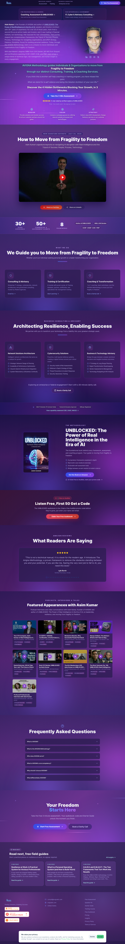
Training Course (90, 906)
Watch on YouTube (52, 207)
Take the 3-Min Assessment (62, 96)
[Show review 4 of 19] (51, 574)
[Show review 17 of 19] (74, 574)
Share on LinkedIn (76, 207)
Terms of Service (90, 922)
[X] (98, 57)
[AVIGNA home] (8, 3)
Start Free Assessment (50, 824)
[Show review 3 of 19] (50, 574)
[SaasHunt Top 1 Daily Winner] (22, 906)
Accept (100, 936)
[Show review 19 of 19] (78, 574)
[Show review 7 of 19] (57, 574)
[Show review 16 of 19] (73, 574)
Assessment (43, 4)
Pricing (87, 912)
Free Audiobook (90, 909)
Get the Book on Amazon (78, 475)
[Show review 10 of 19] (62, 574)
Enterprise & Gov (64, 4)
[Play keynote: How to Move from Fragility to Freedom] (62, 177)
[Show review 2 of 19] (48, 574)
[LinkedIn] (87, 57)
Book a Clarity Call (64, 390)
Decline (92, 936)
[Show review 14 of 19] (69, 574)
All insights (110, 854)
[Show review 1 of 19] (46, 574)
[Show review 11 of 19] (64, 574)
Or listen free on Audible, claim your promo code (84, 479)
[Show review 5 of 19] (53, 574)
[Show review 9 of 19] (60, 574)
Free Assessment (90, 897)
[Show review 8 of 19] (58, 574)
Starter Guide (89, 903)
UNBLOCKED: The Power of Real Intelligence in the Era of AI (87, 437)
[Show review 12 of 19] (66, 574)
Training (52, 4)
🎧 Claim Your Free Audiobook (61, 516)
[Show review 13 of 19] (67, 574)
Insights (87, 915)
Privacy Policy (65, 939)
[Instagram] (90, 57)
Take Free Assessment (110, 3)
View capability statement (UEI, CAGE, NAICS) (61, 410)
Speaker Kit (88, 900)
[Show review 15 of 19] (71, 574)
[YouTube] (94, 57)
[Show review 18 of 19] (76, 574)
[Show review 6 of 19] (55, 574)
